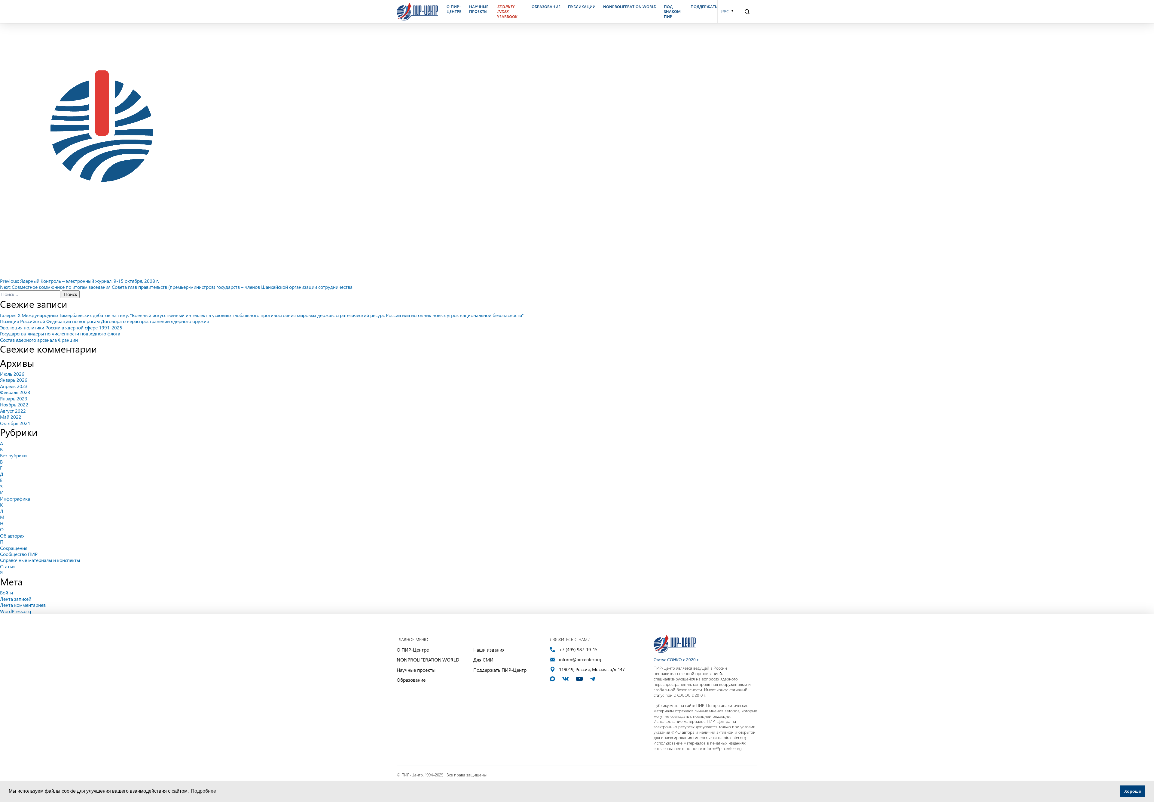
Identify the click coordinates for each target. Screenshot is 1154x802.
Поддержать (704, 6)
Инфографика (15, 498)
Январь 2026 (13, 380)
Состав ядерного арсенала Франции (39, 340)
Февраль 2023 (15, 392)
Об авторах (12, 535)
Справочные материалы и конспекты (40, 560)
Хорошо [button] (1132, 791)
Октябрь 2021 (15, 423)
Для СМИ (483, 659)
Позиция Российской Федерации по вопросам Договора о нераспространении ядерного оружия (104, 321)
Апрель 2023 (14, 386)
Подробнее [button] (203, 791)
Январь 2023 (13, 398)
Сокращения (13, 548)
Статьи (7, 566)
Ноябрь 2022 (14, 404)
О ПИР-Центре (413, 649)
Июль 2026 (12, 374)
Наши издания (489, 649)
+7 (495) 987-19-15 (578, 649)
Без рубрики (13, 455)
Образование (411, 680)
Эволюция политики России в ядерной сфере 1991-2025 (61, 327)
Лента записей (15, 599)
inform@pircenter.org (580, 659)
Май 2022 (10, 417)
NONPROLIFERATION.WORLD (428, 659)
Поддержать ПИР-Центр (500, 670)
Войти (6, 592)
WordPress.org (15, 611)
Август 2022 (13, 411)
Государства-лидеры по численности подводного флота (60, 333)
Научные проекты (416, 670)
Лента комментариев (23, 605)
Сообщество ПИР (19, 554)
